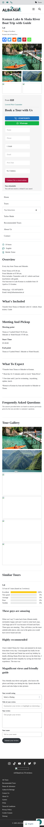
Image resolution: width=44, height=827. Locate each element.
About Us (8, 229)
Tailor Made (9, 216)
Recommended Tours (12, 223)
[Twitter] (9, 40)
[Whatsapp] (29, 40)
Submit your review (12, 740)
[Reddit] (14, 40)
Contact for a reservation (17, 180)
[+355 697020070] (11, 2)
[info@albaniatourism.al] (7, 2)
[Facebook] (4, 40)
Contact (7, 236)
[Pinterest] (24, 40)
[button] (21, 210)
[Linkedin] (19, 40)
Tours (6, 203)
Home (6, 197)
